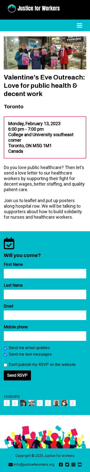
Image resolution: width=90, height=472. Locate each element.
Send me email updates (29, 347)
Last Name (13, 285)
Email (8, 306)
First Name (13, 264)
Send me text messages (30, 354)
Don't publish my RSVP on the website (42, 364)
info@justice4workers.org (34, 464)
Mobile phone (16, 327)
